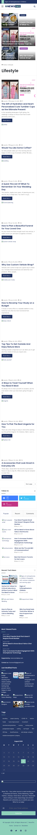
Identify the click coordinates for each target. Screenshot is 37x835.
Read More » (7, 120)
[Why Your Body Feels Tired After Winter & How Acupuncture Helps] (27, 602)
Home (5, 65)
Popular (6, 514)
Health (31, 793)
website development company (11, 735)
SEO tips (5, 732)
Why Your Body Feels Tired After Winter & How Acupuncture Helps (27, 612)
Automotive (24, 48)
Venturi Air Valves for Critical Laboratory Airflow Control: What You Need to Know (9, 589)
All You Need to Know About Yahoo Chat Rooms (24, 531)
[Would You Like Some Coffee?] (9, 20)
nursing (20, 725)
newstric (5, 101)
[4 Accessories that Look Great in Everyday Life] (18, 448)
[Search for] (35, 7)
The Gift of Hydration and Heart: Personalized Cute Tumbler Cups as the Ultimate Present (16, 43)
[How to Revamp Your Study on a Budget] (18, 288)
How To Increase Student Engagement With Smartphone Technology (23, 541)
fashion (32, 718)
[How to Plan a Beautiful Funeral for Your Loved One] (9, 53)
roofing (19, 728)
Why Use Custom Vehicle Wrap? (26, 57)
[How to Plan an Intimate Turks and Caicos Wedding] (9, 602)
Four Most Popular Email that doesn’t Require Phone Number (24, 522)
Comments (30, 514)
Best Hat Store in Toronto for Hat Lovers (23, 558)
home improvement (14, 722)
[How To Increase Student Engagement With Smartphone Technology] (7, 541)
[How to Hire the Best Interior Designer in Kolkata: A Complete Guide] (6, 704)
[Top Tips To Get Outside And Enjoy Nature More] (18, 329)
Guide (4, 722)
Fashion (4, 795)
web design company (27, 732)
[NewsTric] (13, 6)
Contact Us (17, 825)
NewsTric (31, 822)
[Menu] (2, 7)
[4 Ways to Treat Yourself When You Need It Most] (18, 368)
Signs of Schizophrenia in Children (26, 588)
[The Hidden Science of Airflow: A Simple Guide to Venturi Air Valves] (30, 697)
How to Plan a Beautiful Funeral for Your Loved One (9, 59)
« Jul (2, 773)
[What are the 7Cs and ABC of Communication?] (7, 551)
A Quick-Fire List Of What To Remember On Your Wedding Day (16, 187)
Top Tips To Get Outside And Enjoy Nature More (16, 345)
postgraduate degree (8, 728)
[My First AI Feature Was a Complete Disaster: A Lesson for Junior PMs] (18, 704)
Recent (17, 514)
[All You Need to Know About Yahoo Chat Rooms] (7, 532)
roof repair (26, 728)
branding (5, 718)
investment (25, 722)
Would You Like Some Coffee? (8, 23)
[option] (18, 36)
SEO (33, 728)
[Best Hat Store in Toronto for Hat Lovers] (7, 560)
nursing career (29, 725)
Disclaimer (25, 825)
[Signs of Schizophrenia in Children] (27, 579)
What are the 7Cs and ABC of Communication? (23, 549)
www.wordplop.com (17, 658)
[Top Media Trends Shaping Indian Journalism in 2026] (30, 704)
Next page (29, 484)
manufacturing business (9, 725)
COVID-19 (24, 718)
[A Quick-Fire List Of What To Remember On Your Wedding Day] (27, 20)
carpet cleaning (14, 718)
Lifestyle (5, 29)
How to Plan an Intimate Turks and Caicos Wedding (8, 611)
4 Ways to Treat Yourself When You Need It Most (17, 384)
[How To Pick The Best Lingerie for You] (18, 409)
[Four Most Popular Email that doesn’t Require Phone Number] (7, 523)
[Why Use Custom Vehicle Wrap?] (27, 53)
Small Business (14, 732)
